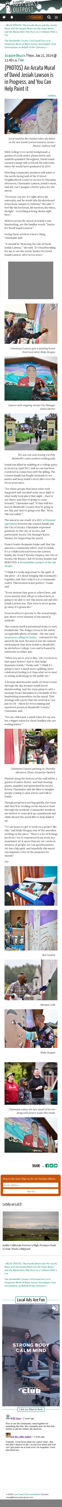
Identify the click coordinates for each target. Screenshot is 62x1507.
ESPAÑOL (52, 95)
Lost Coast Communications (27, 1494)
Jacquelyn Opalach (15, 56)
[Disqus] (31, 1450)
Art (22, 60)
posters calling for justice (22, 637)
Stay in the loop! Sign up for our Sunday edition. (29, 1178)
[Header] (31, 7)
